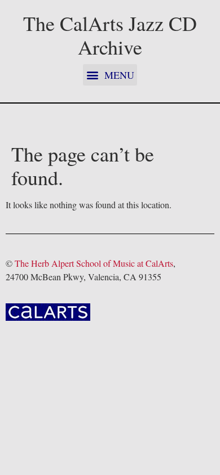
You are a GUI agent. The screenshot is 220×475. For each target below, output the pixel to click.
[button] (110, 75)
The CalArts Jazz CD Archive (110, 35)
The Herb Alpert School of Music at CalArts (94, 263)
